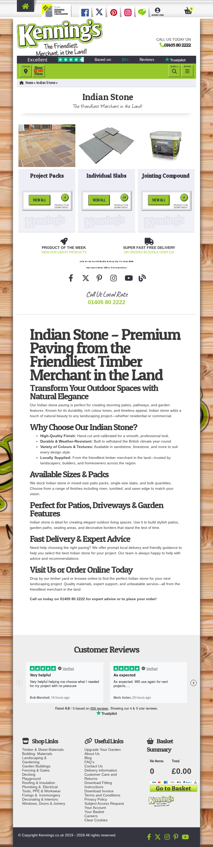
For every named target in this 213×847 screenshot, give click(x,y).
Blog (88, 758)
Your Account (95, 808)
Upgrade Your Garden (102, 749)
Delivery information (100, 770)
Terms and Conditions (102, 795)
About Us (91, 754)
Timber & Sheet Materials (43, 749)
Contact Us (93, 766)
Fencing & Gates (36, 770)
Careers (91, 816)
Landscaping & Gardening (35, 760)
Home (29, 82)
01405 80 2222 (177, 45)
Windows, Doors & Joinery (43, 803)
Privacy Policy (95, 799)
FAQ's (89, 762)
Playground (31, 778)
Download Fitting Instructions (98, 785)
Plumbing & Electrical (40, 787)
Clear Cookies (96, 820)
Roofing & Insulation (38, 783)
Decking (28, 774)
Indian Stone (45, 82)
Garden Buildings (36, 766)
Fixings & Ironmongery (41, 795)
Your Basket (94, 812)
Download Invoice (99, 791)
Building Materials (37, 754)
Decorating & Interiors (40, 799)
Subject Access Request (104, 803)
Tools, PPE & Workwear (41, 791)
